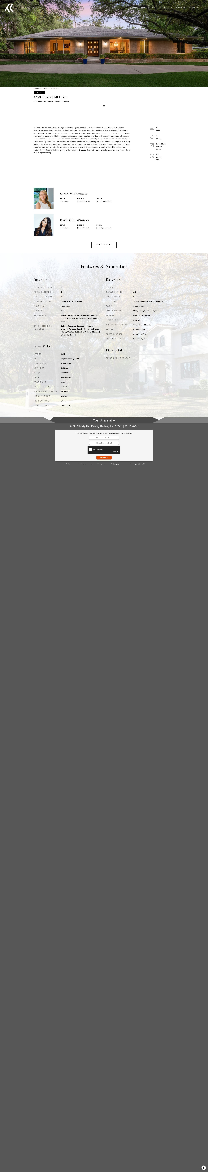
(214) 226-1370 (83, 228)
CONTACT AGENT (104, 245)
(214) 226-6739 (83, 201)
